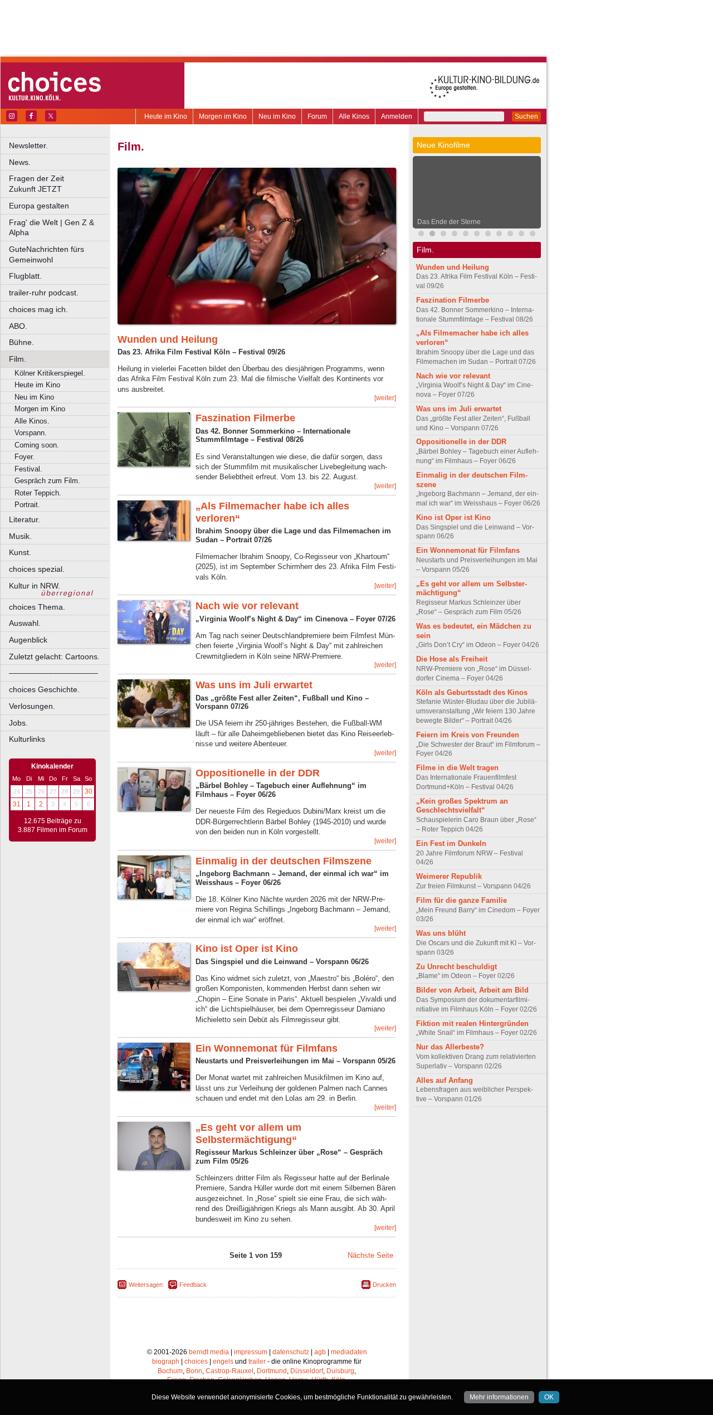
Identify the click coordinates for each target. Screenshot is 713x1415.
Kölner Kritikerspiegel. (49, 373)
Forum (317, 116)
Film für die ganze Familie (461, 900)
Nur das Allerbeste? (450, 1047)
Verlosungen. (32, 706)
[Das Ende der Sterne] (432, 235)
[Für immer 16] (510, 235)
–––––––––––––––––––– (53, 672)
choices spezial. (37, 569)
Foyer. (24, 457)
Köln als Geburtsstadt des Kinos (472, 692)
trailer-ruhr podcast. (44, 292)
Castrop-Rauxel (229, 1371)
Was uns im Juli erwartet (254, 685)
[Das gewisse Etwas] (499, 235)
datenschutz (290, 1352)
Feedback (193, 1284)
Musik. (20, 536)
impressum (250, 1352)
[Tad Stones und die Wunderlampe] (454, 235)
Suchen (526, 116)
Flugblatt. (25, 275)
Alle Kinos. (32, 421)
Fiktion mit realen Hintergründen (472, 1023)
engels (223, 1361)
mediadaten (349, 1352)
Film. (17, 358)
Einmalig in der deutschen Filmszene (284, 861)
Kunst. (20, 552)
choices (196, 1361)
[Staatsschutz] (476, 235)
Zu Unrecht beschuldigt (456, 966)
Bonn (194, 1371)
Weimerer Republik (449, 876)
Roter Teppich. (37, 493)
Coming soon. (36, 445)
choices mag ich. (38, 309)
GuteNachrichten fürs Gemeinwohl (46, 254)
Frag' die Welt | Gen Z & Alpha (51, 227)
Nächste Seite (370, 1255)
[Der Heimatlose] (521, 235)
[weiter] (385, 398)
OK (549, 1397)
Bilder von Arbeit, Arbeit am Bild (472, 990)
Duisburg (340, 1371)
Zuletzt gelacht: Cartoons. (54, 656)
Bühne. (21, 342)
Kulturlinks (27, 739)
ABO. (18, 326)
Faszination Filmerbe (245, 418)
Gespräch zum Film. (47, 480)
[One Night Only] (421, 235)
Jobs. (18, 722)
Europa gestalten (39, 205)
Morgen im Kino (223, 116)
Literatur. (24, 519)
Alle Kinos (354, 116)
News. (20, 162)
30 (88, 791)
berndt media (209, 1352)
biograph (165, 1361)
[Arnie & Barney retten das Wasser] (488, 235)
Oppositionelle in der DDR (258, 773)
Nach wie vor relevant (247, 605)
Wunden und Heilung (168, 339)
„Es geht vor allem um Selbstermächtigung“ (248, 1133)
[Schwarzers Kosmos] (532, 235)
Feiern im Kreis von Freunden (467, 735)
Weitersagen (146, 1284)
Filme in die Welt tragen (457, 768)
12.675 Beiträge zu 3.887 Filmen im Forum (52, 825)
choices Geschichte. (44, 689)
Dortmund (272, 1371)
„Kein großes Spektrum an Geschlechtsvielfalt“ (462, 806)
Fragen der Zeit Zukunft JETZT (60, 183)
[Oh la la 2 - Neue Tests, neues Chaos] (443, 235)
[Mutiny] (465, 235)
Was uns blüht (441, 933)
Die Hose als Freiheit (451, 659)
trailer (257, 1361)
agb (320, 1352)
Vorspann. (30, 433)
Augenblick (28, 639)
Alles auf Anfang (444, 1080)
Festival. (28, 469)
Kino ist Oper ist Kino (247, 948)
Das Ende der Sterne (449, 222)
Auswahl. (25, 623)
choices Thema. (37, 606)
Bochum (170, 1371)
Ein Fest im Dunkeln (451, 843)
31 (17, 804)
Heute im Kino (165, 116)
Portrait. (27, 504)
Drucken (384, 1284)
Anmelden (396, 116)
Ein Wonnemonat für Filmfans (267, 1048)
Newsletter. (28, 145)
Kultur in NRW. (34, 585)
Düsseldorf (306, 1371)
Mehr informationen (499, 1397)
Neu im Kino (277, 116)
